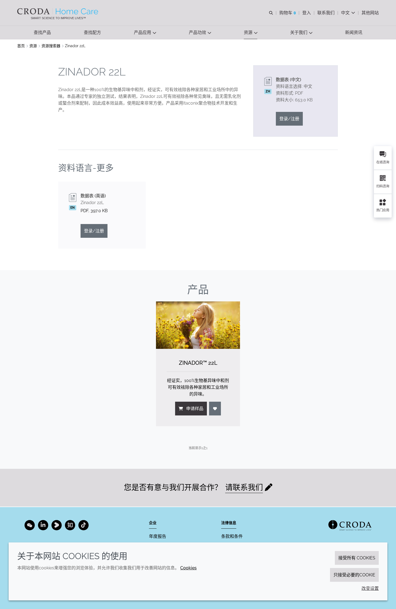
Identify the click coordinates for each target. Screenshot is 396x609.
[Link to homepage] (349, 525)
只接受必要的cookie (354, 574)
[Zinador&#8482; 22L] (198, 325)
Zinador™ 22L (198, 363)
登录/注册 (289, 118)
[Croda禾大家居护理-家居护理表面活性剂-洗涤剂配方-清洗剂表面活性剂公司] (58, 11)
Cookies (188, 567)
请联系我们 (244, 487)
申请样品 (194, 408)
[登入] (215, 408)
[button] (42, 32)
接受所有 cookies (356, 557)
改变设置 (370, 588)
